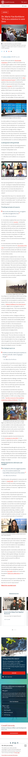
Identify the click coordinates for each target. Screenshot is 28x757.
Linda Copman (7, 57)
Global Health (10, 481)
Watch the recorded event (8, 585)
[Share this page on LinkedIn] (6, 51)
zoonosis (9, 86)
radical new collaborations (13, 573)
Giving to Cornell (5, 6)
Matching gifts (7, 710)
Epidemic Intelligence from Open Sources (15, 304)
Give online (6, 708)
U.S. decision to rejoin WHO (11, 438)
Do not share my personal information (10, 755)
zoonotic (16, 222)
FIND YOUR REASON (14, 701)
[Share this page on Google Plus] (8, 51)
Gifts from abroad (8, 712)
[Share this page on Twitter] (1, 51)
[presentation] (14, 603)
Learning (5, 12)
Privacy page (17, 752)
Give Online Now (14, 733)
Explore (14, 673)
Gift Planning (7, 715)
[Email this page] (11, 51)
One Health (10, 571)
